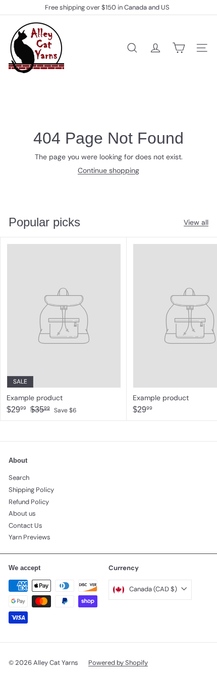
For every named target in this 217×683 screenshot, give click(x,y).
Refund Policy (29, 502)
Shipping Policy (31, 489)
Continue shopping (108, 170)
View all (196, 222)
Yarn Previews (29, 537)
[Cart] (178, 48)
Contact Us (25, 525)
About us (22, 513)
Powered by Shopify (118, 662)
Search (19, 477)
